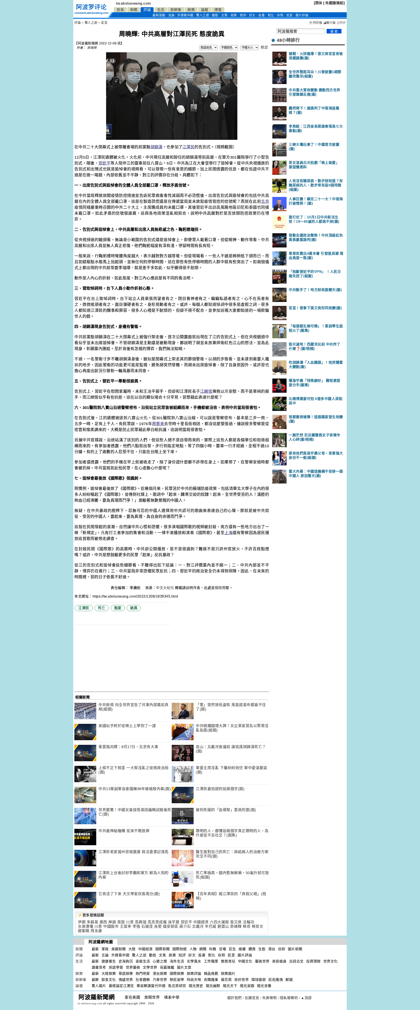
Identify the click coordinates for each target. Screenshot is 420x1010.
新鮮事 (175, 10)
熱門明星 (143, 973)
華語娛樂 (126, 973)
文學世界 (150, 967)
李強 (136, 926)
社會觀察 (143, 980)
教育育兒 (228, 961)
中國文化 (245, 961)
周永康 (96, 931)
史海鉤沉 (126, 961)
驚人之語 (202, 15)
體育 (252, 949)
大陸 (132, 949)
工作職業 (211, 961)
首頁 (120, 10)
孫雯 (158, 926)
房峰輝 (236, 926)
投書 (261, 15)
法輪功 (248, 922)
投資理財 (313, 961)
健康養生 (109, 961)
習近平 (104, 163)
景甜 (121, 922)
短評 (243, 15)
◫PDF (341, 22)
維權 (242, 949)
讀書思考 (99, 967)
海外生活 (177, 961)
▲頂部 (306, 998)
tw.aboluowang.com (133, 3)
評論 (147, 10)
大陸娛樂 (109, 973)
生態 (262, 949)
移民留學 (177, 980)
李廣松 (136, 588)
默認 (264, 47)
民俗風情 (275, 980)
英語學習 (116, 967)
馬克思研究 (177, 986)
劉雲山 (223, 926)
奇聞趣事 (211, 980)
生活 (160, 10)
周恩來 (158, 424)
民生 (232, 949)
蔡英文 (257, 926)
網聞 (202, 949)
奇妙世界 (241, 980)
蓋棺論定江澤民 (121, 986)
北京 (265, 201)
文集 (224, 15)
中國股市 (111, 926)
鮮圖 (289, 980)
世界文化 (330, 961)
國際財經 (179, 949)
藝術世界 (262, 961)
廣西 (103, 922)
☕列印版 (315, 22)
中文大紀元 (165, 588)
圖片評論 (245, 955)
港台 (271, 949)
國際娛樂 (177, 973)
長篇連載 (167, 967)
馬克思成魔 (157, 922)
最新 (158, 15)
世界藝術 (133, 967)
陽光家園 (247, 986)
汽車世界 (160, 980)
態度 (117, 608)
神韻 (112, 922)
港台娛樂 (160, 973)
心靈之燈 (160, 961)
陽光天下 (230, 986)
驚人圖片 (99, 986)
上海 (228, 533)
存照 (280, 15)
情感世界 (126, 980)
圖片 (302, 15)
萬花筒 (226, 980)
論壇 (204, 10)
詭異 (133, 608)
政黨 (234, 15)
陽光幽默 (213, 986)
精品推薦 (211, 973)
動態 (215, 15)
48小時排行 (288, 40)
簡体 (318, 3)
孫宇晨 (174, 922)
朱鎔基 (92, 922)
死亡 (101, 608)
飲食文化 (109, 980)
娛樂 (191, 10)
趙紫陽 (83, 931)
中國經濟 (201, 922)
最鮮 (95, 980)
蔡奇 (246, 926)
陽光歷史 (196, 986)
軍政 (105, 949)
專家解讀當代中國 (150, 986)
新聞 (133, 10)
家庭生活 (143, 961)
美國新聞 (118, 949)
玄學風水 (194, 961)
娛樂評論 (194, 973)
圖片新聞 (295, 949)
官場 (222, 949)
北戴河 (198, 926)
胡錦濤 (156, 147)
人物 (193, 949)
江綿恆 (206, 391)
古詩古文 (296, 961)
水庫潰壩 (85, 926)
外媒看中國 (185, 15)
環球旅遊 (258, 980)
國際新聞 (162, 949)
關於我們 (234, 998)
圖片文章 (184, 967)
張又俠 (236, 922)
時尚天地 (194, 980)
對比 (271, 15)
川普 (130, 922)
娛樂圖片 (228, 973)
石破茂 (147, 926)
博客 (218, 10)
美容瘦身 (279, 961)
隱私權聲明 (289, 998)
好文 (252, 15)
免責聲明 (269, 998)
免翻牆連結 (334, 3)
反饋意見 (252, 998)
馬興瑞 (141, 922)
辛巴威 (210, 926)
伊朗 (82, 922)
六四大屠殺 (219, 922)
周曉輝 (92, 47)
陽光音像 (264, 986)
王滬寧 (125, 926)
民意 (289, 15)
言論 (171, 15)
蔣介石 (185, 926)
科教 (212, 949)
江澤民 (188, 147)
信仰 (281, 949)
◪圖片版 (329, 22)
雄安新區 (170, 926)
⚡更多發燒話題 (91, 915)
